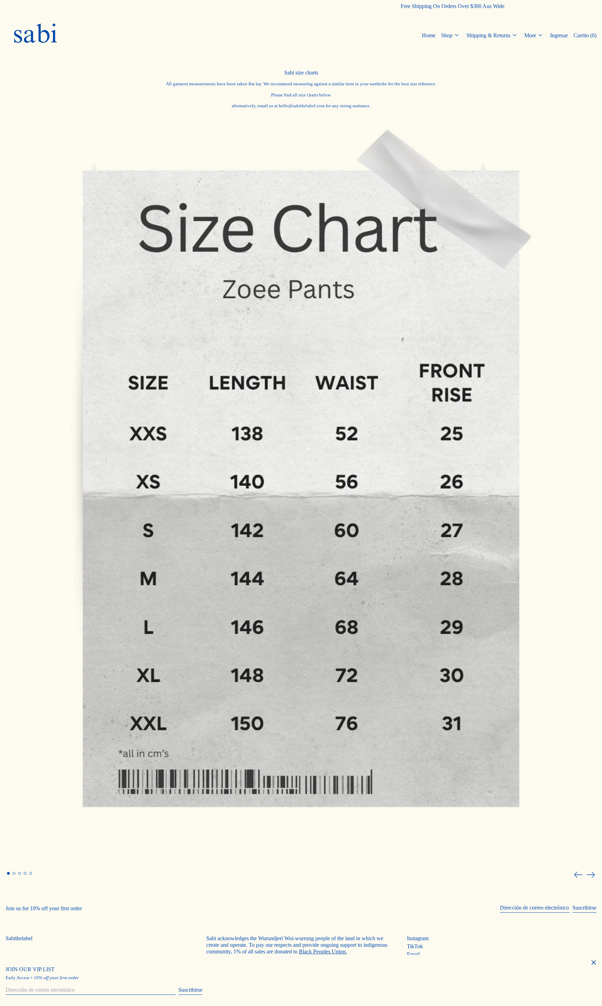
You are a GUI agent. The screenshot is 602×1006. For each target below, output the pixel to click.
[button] (584, 35)
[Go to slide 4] (25, 873)
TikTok (415, 946)
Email (413, 954)
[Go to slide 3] (19, 873)
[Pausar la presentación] (7, 127)
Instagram (418, 938)
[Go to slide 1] (8, 873)
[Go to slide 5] (30, 873)
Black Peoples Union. (323, 951)
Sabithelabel (19, 938)
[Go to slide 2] (14, 873)
